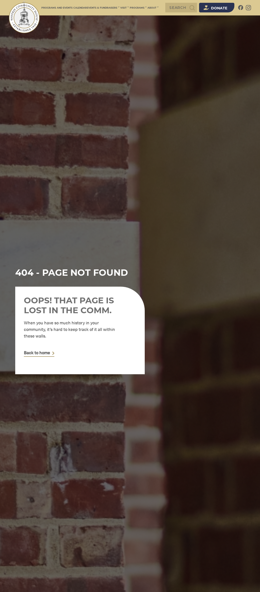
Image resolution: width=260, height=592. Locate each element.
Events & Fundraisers (102, 7)
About (152, 7)
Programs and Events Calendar (64, 7)
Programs (137, 7)
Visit (123, 7)
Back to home (37, 353)
